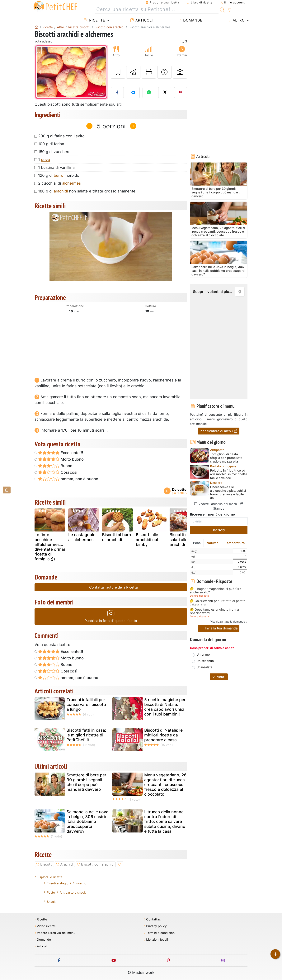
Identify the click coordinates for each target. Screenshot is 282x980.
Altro (238, 20)
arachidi (61, 191)
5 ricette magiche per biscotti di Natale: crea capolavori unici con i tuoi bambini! (165, 707)
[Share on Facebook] (117, 92)
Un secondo (205, 661)
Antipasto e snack (73, 892)
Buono (66, 465)
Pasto (51, 892)
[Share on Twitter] (164, 92)
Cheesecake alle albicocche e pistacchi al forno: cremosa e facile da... (228, 492)
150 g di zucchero (54, 151)
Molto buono (72, 459)
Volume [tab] (213, 543)
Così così (68, 472)
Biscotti (46, 864)
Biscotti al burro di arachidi (117, 537)
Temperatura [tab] (235, 543)
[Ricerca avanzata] (229, 10)
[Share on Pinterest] (180, 92)
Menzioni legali (157, 939)
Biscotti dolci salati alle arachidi (182, 539)
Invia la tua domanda (221, 628)
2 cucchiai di (59, 183)
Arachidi (66, 864)
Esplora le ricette (50, 877)
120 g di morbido (58, 175)
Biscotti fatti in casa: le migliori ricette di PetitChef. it (86, 735)
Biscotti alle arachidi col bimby (147, 539)
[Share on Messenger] (133, 92)
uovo (45, 159)
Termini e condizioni (160, 933)
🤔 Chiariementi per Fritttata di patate (217, 601)
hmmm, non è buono (79, 479)
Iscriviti (219, 530)
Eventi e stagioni (59, 883)
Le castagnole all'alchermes (81, 537)
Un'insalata (204, 667)
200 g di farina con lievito (61, 136)
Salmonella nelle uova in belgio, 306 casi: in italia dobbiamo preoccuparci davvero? (87, 821)
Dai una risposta (199, 595)
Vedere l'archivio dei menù (217, 504)
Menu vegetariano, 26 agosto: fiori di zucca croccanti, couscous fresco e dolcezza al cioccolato (165, 785)
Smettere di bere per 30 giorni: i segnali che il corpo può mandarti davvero (86, 782)
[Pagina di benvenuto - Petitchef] (36, 27)
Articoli (143, 20)
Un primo (203, 654)
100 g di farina (51, 144)
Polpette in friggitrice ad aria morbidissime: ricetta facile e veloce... (228, 474)
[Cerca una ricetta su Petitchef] (222, 9)
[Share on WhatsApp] (149, 92)
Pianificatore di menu (217, 431)
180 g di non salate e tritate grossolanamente (86, 191)
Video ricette (46, 926)
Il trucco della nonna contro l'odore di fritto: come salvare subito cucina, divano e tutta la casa (164, 821)
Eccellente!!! (71, 452)
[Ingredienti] (7, 490)
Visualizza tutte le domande (227, 621)
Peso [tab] (197, 543)
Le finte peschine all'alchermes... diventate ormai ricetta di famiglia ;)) (50, 546)
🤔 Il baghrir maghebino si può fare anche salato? (215, 590)
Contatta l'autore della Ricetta (113, 587)
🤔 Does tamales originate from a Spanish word (214, 611)
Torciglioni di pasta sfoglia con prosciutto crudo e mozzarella (226, 457)
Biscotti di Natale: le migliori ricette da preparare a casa (163, 735)
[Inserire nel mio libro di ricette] (118, 72)
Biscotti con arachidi (97, 864)
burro (58, 175)
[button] (40, 72)
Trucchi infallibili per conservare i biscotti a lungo (86, 704)
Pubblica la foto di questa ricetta (111, 621)
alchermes (71, 183)
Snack (51, 902)
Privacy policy (156, 926)
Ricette (96, 20)
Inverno (81, 883)
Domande (192, 20)
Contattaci (154, 919)
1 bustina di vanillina (56, 167)
